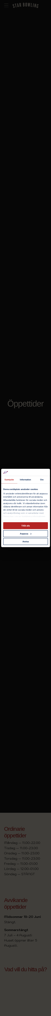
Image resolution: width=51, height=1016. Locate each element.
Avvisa (25, 541)
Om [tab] (42, 479)
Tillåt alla (25, 526)
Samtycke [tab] (9, 479)
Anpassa (24, 534)
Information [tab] (25, 479)
